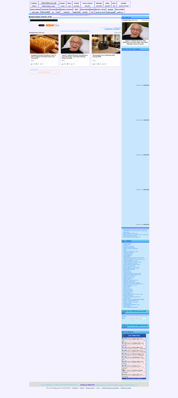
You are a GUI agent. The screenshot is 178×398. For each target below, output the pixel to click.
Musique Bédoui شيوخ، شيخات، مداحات (133, 294)
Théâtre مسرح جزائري (128, 277)
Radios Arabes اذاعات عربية (130, 285)
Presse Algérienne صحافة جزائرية (131, 267)
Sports (125, 250)
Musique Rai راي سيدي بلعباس (130, 280)
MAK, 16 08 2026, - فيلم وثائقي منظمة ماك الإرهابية (135, 234)
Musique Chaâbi (127, 272)
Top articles (75, 388)
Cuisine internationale (129, 269)
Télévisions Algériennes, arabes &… (131, 348)
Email (123, 318)
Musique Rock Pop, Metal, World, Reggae (133, 299)
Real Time (133, 378)
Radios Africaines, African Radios (131, 264)
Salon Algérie (126, 256)
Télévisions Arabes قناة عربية (130, 260)
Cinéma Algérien (127, 255)
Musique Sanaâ (127, 303)
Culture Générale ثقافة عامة (130, 263)
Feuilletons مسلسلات (128, 246)
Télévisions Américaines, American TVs (133, 283)
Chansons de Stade (128, 290)
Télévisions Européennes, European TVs (133, 257)
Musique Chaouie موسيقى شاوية (131, 282)
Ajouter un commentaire (44, 72)
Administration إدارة (128, 293)
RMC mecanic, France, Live (130, 233)
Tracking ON (139, 378)
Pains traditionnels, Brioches (130, 307)
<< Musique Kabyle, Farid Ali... (67, 15)
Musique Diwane (127, 289)
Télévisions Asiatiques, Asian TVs (131, 296)
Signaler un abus (90, 388)
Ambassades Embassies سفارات (131, 304)
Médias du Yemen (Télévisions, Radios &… (132, 362)
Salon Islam (126, 287)
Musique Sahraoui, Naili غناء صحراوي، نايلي (134, 259)
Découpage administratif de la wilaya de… (132, 339)
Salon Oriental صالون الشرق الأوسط (132, 273)
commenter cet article (112, 29)
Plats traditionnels (127, 254)
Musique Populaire (128, 295)
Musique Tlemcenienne (129, 276)
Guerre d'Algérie (127, 286)
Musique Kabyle (118, 27)
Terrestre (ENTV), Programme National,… (132, 344)
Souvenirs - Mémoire (128, 252)
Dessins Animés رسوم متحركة (130, 302)
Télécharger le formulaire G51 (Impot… (132, 358)
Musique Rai (126, 244)
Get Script (128, 378)
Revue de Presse (127, 291)
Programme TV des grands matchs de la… (132, 375)
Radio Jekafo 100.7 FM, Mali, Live (131, 237)
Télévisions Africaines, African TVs (132, 274)
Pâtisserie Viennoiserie (129, 281)
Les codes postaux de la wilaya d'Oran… (134, 351)
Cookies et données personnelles (110, 388)
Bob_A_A (56, 388)
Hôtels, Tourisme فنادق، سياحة (130, 251)
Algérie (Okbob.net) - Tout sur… (130, 355)
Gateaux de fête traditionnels (130, 248)
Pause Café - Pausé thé (129, 265)
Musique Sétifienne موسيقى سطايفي (132, 261)
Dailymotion (138, 120)
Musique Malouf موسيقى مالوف (131, 268)
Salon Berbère (127, 306)
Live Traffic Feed (134, 335)
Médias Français (127, 278)
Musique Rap (126, 298)
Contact (82, 388)
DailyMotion (138, 85)
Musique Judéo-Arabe (129, 247)
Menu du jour (126, 270)
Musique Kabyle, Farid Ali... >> (82, 15)
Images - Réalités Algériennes (131, 300)
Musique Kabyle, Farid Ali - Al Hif (40, 17)
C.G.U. (98, 388)
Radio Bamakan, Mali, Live (130, 235)
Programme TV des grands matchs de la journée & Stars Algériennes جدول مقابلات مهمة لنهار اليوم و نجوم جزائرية (136, 231)
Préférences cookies (126, 388)
